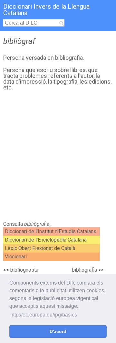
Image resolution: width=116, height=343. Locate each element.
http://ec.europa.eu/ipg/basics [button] (43, 314)
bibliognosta (24, 270)
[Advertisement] (58, 157)
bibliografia (84, 270)
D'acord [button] (58, 331)
